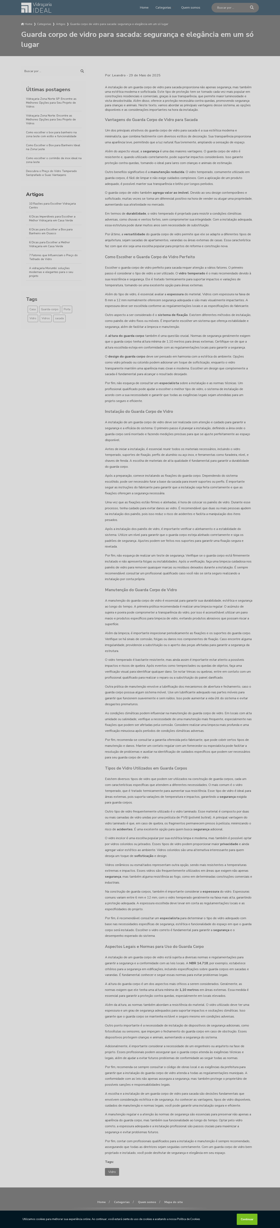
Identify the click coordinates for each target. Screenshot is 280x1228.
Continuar (247, 1219)
